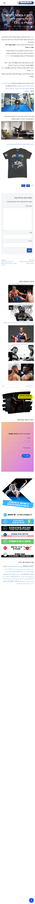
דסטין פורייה (12, 572)
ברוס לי (13, 569)
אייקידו (25, 569)
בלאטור (16, 569)
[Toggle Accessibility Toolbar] (31, 900)
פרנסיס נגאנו (8, 579)
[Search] (3, 386)
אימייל (30, 241)
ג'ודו (10, 569)
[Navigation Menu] (4, 2)
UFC (28, 185)
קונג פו (20, 581)
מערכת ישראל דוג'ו (26, 26)
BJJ (22, 566)
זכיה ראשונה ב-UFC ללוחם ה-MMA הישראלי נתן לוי (21, 284)
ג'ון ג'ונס (7, 569)
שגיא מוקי (24, 583)
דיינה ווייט (8, 56)
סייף (30, 579)
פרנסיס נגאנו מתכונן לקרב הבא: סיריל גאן (24, 362)
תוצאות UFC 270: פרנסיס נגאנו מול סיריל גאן (23, 304)
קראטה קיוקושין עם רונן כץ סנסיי (24, 88)
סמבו (27, 579)
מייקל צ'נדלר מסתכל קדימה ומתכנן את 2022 (23, 344)
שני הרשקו (19, 583)
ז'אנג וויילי (7, 572)
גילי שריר (25, 572)
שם (30, 232)
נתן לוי (32, 37)
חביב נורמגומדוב (28, 574)
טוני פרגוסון (6, 574)
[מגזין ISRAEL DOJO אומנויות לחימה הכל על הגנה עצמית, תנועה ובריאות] (25, 3)
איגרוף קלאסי (7, 566)
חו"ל (8, 26)
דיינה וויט (20, 572)
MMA (10, 26)
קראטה (5, 581)
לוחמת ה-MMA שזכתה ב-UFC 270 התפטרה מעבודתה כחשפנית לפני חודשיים (18, 323)
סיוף (33, 579)
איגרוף (14, 566)
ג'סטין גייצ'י (30, 572)
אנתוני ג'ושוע (20, 569)
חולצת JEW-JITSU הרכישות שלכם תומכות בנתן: (20, 144)
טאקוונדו (13, 574)
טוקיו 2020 (32, 576)
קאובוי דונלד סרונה (26, 581)
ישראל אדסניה (14, 576)
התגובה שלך (28, 206)
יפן (19, 576)
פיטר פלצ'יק (19, 579)
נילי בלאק (4, 576)
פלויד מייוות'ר (14, 579)
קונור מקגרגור (13, 581)
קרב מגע (32, 583)
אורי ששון (18, 566)
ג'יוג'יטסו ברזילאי (10, 88)
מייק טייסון (8, 576)
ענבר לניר (24, 579)
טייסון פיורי (27, 576)
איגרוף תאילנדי (30, 569)
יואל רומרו (22, 576)
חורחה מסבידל (19, 574)
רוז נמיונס (28, 583)
